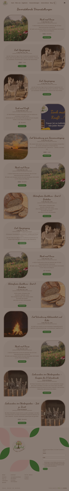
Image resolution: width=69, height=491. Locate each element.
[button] (39, 232)
